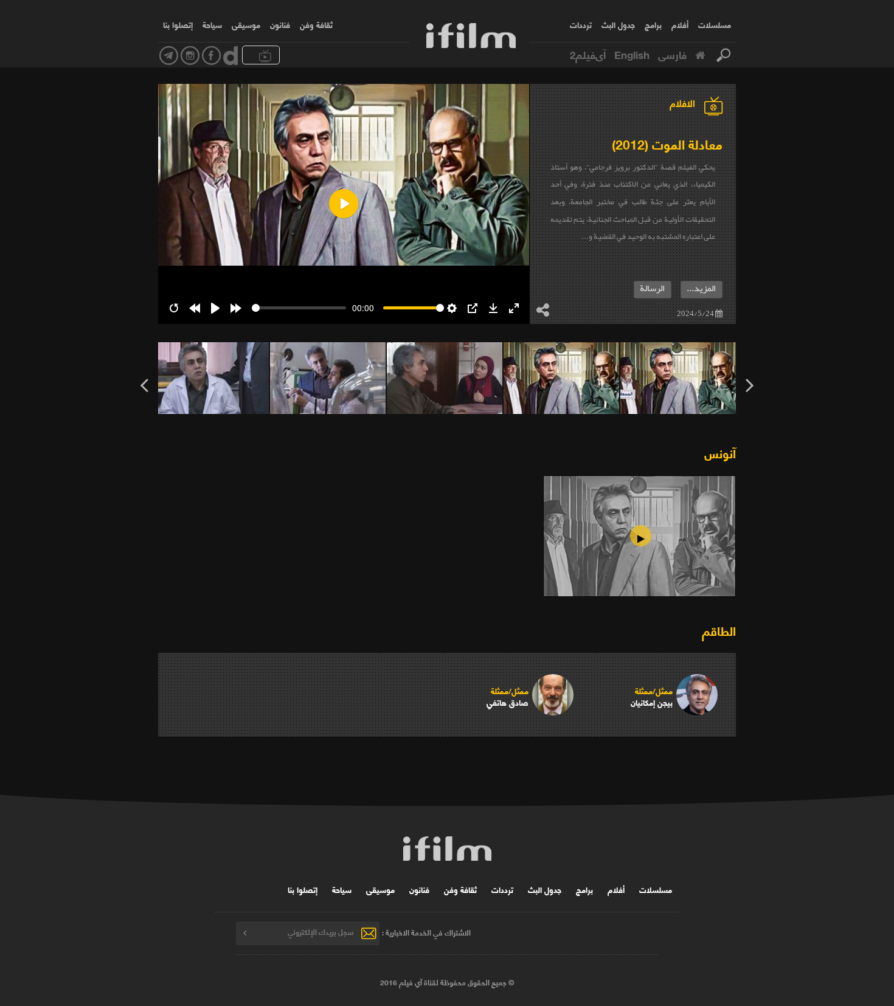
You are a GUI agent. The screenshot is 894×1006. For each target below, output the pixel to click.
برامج (653, 24)
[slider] (299, 308)
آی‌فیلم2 (588, 54)
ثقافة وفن (316, 24)
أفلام (679, 24)
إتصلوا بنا (178, 24)
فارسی (672, 54)
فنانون (280, 24)
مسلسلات (714, 24)
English (632, 54)
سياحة (212, 24)
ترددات (581, 24)
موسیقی (246, 24)
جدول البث (618, 24)
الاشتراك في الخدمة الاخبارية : (426, 932)
